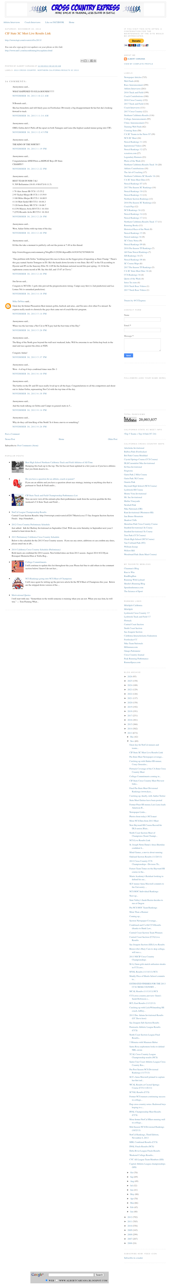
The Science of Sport (133, 591)
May (132, 1194)
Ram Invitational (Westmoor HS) (138, 512)
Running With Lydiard (134, 579)
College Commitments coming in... (145, 776)
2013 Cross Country (25, 70)
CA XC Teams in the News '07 (137, 134)
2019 (130, 706)
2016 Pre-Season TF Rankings (137, 248)
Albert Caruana (136, 59)
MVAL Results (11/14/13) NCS (143, 971)
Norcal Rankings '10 (133, 191)
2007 (130, 1238)
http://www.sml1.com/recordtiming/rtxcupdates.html (28, 50)
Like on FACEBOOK (54, 22)
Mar (132, 1202)
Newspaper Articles (132, 77)
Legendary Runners (133, 156)
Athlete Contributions (134, 168)
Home (71, 22)
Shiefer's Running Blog (134, 583)
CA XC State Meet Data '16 (136, 270)
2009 (130, 1230)
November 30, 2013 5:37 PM (30, 357)
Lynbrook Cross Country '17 (137, 612)
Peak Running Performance (136, 658)
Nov (132, 741)
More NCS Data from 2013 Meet (144, 820)
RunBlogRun (130, 576)
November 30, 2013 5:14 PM (30, 313)
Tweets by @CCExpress (135, 300)
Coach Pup (129, 206)
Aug (132, 1181)
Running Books (131, 225)
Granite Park (129, 482)
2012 (130, 1217)
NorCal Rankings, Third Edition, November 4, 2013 (144, 1136)
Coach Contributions (133, 96)
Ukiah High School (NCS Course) (139, 539)
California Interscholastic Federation (140, 635)
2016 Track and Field (133, 92)
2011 (130, 1221)
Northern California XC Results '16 (139, 176)
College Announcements (135, 118)
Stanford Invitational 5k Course (138, 531)
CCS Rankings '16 (132, 274)
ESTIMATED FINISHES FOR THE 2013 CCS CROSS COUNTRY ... (147, 985)
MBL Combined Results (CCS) (143, 1142)
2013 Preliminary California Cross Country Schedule (35, 536)
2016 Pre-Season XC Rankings (138, 202)
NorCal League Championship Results (29, 512)
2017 (130, 715)
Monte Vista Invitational (135, 493)
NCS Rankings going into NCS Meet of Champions (48, 578)
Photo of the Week (132, 160)
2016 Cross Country (133, 100)
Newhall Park (130, 504)
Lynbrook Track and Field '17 (137, 616)
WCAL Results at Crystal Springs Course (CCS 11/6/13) (144, 1086)
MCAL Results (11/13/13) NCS (143, 991)
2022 (130, 693)
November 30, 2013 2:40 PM (30, 232)
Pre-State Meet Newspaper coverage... (146, 756)
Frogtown (128, 470)
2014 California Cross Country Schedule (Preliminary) (36, 549)
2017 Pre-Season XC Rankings (138, 187)
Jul (131, 1185)
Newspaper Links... (137, 812)
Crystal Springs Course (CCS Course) (141, 459)
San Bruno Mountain (133, 516)
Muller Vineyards (132, 501)
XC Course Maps (131, 263)
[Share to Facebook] (91, 60)
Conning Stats (130, 130)
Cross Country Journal (134, 654)
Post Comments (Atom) (27, 445)
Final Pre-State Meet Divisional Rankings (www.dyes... (143, 790)
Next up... (133, 895)
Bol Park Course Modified (136, 455)
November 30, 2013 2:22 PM (30, 168)
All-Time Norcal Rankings (136, 252)
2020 (130, 702)
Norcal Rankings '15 (133, 232)
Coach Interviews (32, 22)
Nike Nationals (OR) (133, 508)
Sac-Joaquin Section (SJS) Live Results (147, 944)
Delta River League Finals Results (144, 1150)
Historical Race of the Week (136, 229)
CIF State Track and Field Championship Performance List (51, 495)
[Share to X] (88, 60)
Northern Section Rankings (136, 198)
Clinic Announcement (134, 122)
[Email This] (82, 60)
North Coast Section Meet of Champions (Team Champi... (143, 834)
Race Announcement (133, 84)
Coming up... (135, 916)
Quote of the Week (132, 278)
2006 (130, 1243)
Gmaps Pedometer (132, 650)
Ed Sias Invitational (133, 466)
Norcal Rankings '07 (133, 183)
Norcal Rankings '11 (133, 141)
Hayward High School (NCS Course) (140, 485)
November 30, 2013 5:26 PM (30, 330)
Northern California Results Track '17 (140, 221)
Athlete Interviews (11, 22)
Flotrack (128, 620)
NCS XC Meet (130, 137)
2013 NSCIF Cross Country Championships (141, 958)
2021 (130, 698)
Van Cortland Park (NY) (134, 542)
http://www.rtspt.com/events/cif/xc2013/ (23, 40)
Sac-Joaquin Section (133, 631)
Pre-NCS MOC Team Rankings (143, 907)
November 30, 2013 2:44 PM (30, 273)
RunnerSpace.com (132, 662)
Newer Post (10, 439)
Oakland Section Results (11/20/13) (145, 856)
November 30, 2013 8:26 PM (30, 426)
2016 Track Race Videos (135, 286)
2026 (130, 676)
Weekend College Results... (141, 1155)
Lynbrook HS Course (133, 489)
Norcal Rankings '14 (133, 213)
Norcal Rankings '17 (133, 217)
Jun (132, 1189)
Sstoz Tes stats (130, 282)
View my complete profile (138, 64)
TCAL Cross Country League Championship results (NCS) (143, 1056)
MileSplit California (133, 605)
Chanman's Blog (131, 568)
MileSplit (128, 609)
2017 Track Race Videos (135, 289)
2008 (130, 1234)
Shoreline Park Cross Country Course (141, 523)
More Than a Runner (138, 911)
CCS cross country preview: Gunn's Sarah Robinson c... (145, 997)
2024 (130, 685)
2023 (130, 689)
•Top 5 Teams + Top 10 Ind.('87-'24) (140, 433)
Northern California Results (136, 115)
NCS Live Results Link (139, 840)
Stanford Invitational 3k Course (138, 527)
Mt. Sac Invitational (133, 497)
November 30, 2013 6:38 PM (30, 393)
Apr (132, 1198)
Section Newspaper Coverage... (143, 920)
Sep (132, 1176)
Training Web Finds (133, 126)
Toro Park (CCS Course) (135, 535)
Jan (132, 1211)
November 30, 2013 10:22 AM (31, 95)
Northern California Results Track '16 (140, 164)
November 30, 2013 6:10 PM (30, 373)
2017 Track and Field (133, 103)
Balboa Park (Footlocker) (135, 451)
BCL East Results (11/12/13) (142, 1003)
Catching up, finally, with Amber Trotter (147, 795)
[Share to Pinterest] (95, 60)
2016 (130, 719)
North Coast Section (133, 628)
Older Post (112, 439)
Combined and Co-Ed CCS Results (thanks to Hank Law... (145, 926)
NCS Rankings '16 (132, 210)
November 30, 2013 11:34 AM (31, 115)
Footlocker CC (130, 639)
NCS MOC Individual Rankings (143, 891)
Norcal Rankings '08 (133, 259)
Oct (132, 1172)
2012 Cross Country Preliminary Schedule (31, 524)
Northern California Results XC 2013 (58, 70)
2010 (130, 1225)
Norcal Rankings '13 (133, 194)
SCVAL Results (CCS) (139, 1092)
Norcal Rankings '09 (133, 244)
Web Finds (129, 81)
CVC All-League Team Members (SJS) (146, 1159)
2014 (130, 728)
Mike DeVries (19, 301)
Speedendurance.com (133, 587)
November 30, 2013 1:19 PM (30, 148)
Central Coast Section (134, 624)
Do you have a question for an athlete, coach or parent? (50, 478)
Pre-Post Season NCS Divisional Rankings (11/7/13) (143, 1071)
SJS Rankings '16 (132, 255)
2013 (130, 732)
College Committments (35, 562)
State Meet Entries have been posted (145, 800)
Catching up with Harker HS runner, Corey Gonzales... (145, 763)
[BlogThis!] (85, 60)
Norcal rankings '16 (133, 236)
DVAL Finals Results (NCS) (141, 1146)
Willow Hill (129, 550)
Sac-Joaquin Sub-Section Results (144, 1022)
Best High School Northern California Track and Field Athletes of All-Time (59, 462)
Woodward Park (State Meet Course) (140, 554)
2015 (130, 724)
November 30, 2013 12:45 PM (30, 132)
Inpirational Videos (133, 145)
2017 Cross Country (133, 111)
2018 (130, 711)
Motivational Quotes (21, 595)
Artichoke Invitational (134, 447)
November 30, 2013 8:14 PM (30, 410)
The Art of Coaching (133, 172)
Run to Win (129, 572)
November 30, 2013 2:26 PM (30, 216)
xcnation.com (130, 153)
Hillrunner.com (131, 647)
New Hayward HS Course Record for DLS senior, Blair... (145, 827)
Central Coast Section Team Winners (145, 932)
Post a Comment (12, 433)
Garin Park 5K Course (134, 478)
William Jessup (131, 546)
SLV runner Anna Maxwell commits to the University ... (146, 885)
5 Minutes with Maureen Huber (143, 1042)
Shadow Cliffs (130, 520)
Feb (132, 1207)
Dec (132, 736)
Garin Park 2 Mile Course (135, 474)
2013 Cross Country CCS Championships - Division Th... (144, 862)
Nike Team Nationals (133, 643)
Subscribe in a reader (133, 1257)
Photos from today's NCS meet (143, 816)
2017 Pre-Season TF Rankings (137, 267)
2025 (130, 680)
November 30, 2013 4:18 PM (30, 293)
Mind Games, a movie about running (145, 852)
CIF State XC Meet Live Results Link (28, 33)
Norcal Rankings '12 (133, 149)
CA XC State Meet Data (134, 179)
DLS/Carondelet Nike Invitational (139, 463)
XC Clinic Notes (131, 240)
